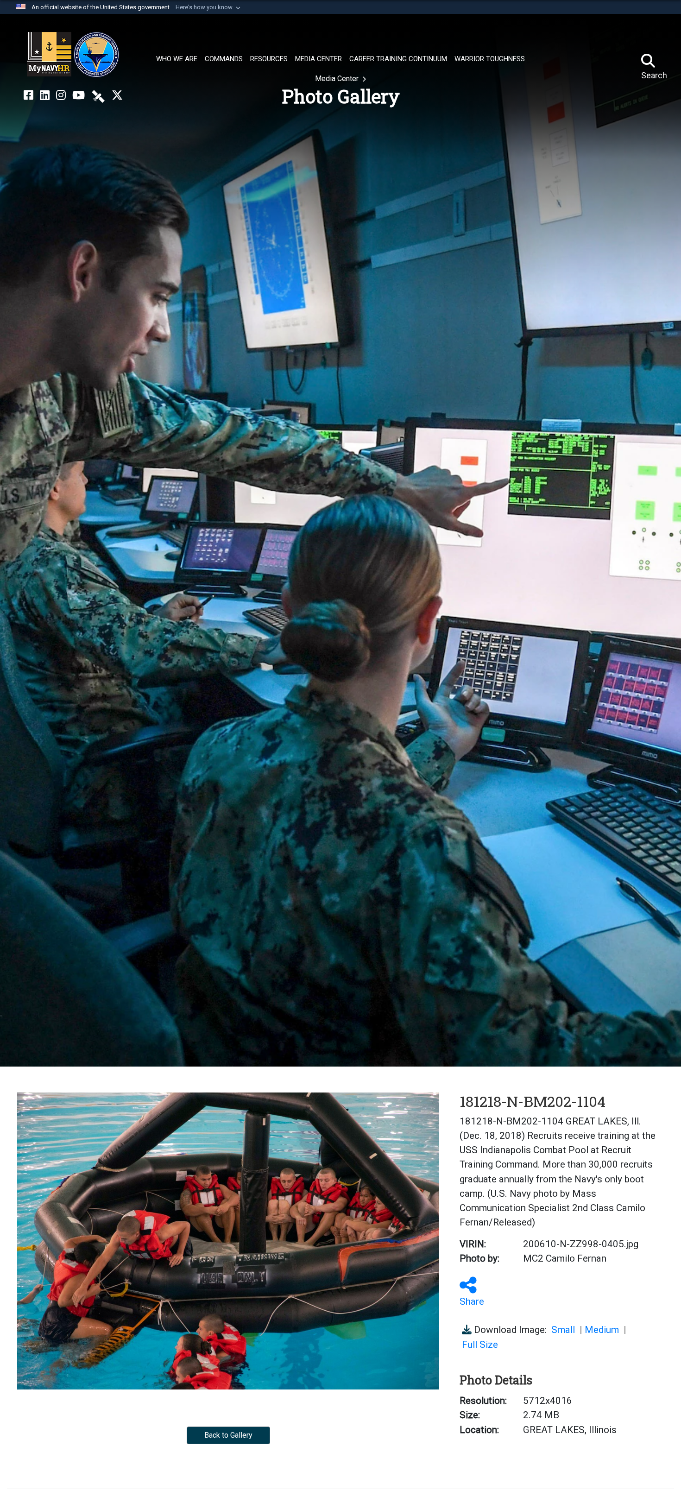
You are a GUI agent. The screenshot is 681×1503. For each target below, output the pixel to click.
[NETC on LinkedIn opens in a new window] (45, 95)
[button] (209, 7)
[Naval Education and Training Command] (73, 55)
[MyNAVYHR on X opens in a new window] (117, 95)
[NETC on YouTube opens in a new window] (78, 95)
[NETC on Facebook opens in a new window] (28, 95)
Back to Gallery (228, 1435)
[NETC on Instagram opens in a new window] (61, 95)
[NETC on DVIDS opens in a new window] (98, 95)
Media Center (337, 78)
